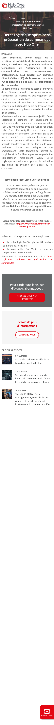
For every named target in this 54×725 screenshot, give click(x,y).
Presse (22, 18)
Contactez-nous (27, 334)
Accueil (12, 18)
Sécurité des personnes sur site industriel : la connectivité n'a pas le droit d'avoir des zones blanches (33, 379)
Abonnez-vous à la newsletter (27, 297)
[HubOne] (13, 6)
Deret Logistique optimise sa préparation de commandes (27, 259)
